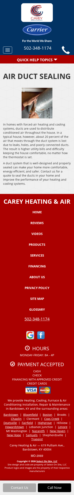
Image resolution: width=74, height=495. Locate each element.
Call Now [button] (54, 487)
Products (37, 244)
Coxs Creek (51, 419)
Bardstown (10, 415)
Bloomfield (30, 415)
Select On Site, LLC (46, 461)
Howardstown (14, 427)
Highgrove (45, 423)
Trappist (37, 439)
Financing (37, 266)
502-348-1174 (37, 319)
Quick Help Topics (35, 59)
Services (37, 255)
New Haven (57, 431)
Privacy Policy (37, 288)
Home (37, 212)
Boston (47, 415)
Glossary (37, 309)
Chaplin (16, 419)
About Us (37, 277)
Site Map (37, 299)
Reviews (37, 223)
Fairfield (27, 423)
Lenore (62, 427)
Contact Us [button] (19, 487)
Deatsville (10, 423)
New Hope (14, 435)
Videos (37, 234)
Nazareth (38, 431)
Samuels (32, 435)
